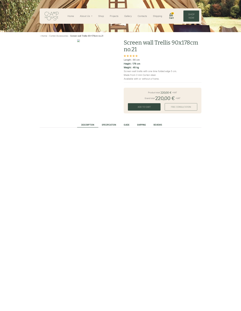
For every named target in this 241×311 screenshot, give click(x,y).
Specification (109, 125)
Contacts (142, 16)
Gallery (128, 16)
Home (71, 16)
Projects (114, 16)
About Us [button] (85, 16)
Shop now (191, 16)
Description (87, 125)
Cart (171, 16)
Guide (126, 125)
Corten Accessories (58, 36)
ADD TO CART (144, 107)
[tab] (87, 125)
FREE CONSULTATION (181, 107)
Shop (101, 16)
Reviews (158, 125)
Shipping (157, 16)
